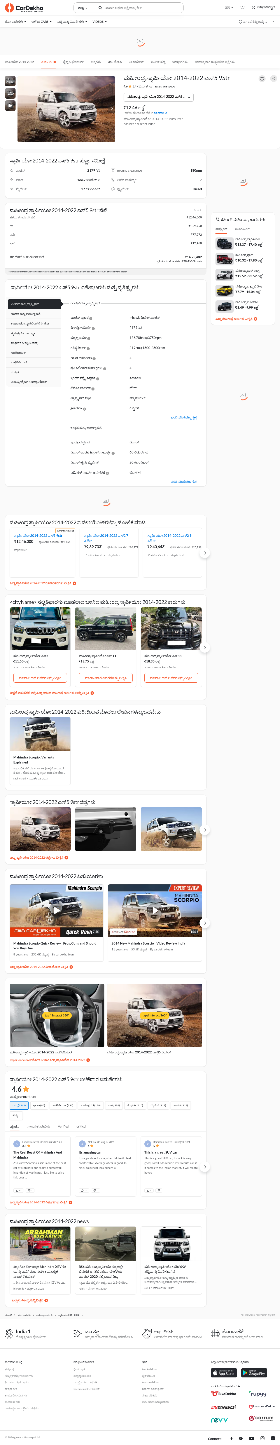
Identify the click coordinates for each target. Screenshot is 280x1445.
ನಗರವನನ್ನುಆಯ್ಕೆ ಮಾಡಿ (257, 21)
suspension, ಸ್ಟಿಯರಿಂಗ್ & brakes (30, 323)
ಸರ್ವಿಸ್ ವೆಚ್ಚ (158, 62)
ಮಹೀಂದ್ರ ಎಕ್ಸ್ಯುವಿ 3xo (248, 286)
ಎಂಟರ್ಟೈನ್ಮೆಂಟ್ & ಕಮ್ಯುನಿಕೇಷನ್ (29, 381)
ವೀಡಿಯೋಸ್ (136, 62)
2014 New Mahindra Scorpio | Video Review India (148, 943)
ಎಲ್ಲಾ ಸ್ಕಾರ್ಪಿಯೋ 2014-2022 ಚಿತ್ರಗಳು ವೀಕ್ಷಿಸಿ (36, 857)
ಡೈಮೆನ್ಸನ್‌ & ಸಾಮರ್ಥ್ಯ (23, 333)
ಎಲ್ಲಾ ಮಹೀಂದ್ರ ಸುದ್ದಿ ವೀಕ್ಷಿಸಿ (27, 1300)
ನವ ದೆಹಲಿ (159, 113)
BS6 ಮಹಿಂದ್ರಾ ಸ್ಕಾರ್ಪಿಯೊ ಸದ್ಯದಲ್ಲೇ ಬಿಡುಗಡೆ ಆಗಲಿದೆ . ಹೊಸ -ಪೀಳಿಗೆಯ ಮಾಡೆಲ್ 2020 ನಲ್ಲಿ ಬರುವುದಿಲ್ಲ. (101, 1271)
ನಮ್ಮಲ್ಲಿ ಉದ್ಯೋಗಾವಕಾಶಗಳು (19, 1375)
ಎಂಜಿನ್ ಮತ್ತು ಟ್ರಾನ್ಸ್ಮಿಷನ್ (25, 304)
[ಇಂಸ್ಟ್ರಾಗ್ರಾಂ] (262, 1439)
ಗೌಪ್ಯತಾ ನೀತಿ (11, 1389)
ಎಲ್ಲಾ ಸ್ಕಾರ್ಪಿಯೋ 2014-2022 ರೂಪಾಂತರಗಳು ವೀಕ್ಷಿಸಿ (40, 583)
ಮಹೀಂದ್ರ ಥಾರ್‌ (244, 255)
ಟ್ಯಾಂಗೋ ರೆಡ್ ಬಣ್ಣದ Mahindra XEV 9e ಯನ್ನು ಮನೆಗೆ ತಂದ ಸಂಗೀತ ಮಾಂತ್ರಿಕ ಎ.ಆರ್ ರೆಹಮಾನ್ (39, 1271)
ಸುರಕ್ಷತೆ (15, 372)
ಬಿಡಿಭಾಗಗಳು (180, 62)
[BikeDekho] (223, 1393)
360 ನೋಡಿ (115, 62)
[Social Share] (273, 78)
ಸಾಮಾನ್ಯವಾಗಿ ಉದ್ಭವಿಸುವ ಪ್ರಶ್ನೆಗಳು (215, 62)
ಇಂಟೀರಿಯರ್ (18, 352)
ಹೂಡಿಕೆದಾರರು (12, 1401)
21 (85, 1190)
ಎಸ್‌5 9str (48, 62)
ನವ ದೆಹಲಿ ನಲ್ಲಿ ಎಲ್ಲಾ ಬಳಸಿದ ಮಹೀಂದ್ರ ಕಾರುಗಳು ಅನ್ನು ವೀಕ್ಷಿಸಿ (53, 693)
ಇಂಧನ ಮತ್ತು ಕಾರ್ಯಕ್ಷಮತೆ (25, 313)
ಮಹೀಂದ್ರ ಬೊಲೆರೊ (246, 302)
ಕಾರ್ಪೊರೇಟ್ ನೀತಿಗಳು (16, 1395)
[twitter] (241, 1439)
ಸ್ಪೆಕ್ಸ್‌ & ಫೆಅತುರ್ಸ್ (73, 62)
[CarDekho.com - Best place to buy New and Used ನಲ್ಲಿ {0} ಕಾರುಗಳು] (24, 7)
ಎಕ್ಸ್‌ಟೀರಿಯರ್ (19, 362)
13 (20, 1190)
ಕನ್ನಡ (227, 7)
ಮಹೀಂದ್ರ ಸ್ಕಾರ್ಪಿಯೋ (247, 239)
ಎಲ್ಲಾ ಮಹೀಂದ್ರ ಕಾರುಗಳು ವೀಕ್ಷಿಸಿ (233, 319)
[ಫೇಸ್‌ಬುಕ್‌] (232, 1439)
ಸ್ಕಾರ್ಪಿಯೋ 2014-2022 (19, 62)
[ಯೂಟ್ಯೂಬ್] (251, 1439)
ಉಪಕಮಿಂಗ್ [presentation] (242, 229)
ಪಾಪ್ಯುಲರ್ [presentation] (221, 229)
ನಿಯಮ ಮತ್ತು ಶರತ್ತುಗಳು (17, 1382)
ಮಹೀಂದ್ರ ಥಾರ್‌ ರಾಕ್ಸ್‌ (247, 270)
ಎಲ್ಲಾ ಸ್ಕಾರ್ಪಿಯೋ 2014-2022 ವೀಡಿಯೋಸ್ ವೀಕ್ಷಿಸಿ (39, 967)
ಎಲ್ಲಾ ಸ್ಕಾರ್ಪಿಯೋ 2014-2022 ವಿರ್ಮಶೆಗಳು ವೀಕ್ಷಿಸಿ (38, 1202)
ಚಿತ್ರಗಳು (96, 62)
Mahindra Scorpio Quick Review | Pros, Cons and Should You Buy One (54, 945)
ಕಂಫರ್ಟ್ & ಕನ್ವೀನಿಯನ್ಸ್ (24, 343)
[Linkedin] (273, 1439)
